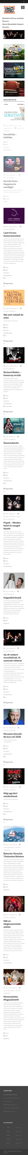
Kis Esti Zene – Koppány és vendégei (11, 184)
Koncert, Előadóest (9, 177)
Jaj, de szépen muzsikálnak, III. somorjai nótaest (13, 657)
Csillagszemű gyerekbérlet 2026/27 (13, 54)
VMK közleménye (11, 92)
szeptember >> (20, 104)
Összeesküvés (11, 442)
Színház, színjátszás (9, 311)
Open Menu (22, 7)
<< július (6, 104)
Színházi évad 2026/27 (13, 74)
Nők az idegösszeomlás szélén (12, 923)
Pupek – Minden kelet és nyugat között (12, 525)
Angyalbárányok (12, 597)
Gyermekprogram (9, 594)
